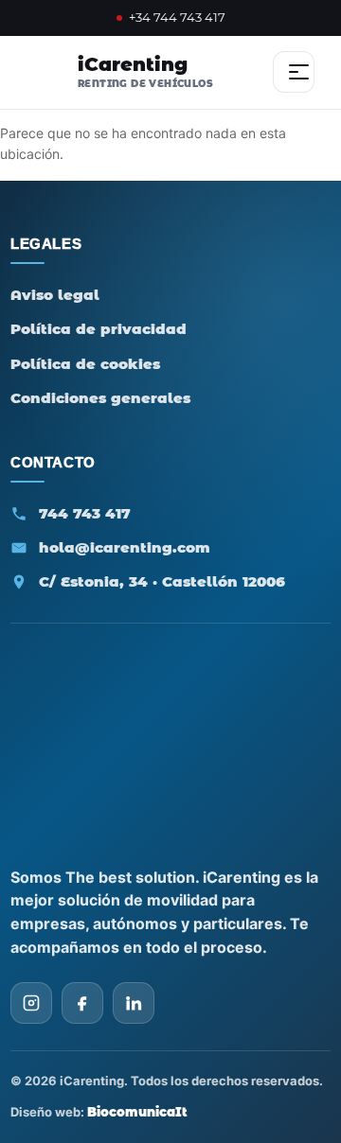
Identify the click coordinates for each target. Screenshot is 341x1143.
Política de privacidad (98, 329)
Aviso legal (54, 295)
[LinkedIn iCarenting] (133, 1003)
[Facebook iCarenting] (82, 1003)
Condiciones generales (100, 398)
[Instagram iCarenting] (31, 1003)
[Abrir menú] (293, 72)
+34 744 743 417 (177, 17)
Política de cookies (85, 364)
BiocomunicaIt (137, 1111)
